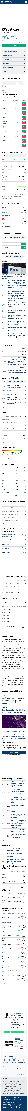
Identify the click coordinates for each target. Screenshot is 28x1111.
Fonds (4, 1090)
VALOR (3, 32)
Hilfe (13, 1065)
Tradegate (3, 901)
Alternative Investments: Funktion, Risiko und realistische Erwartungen (15, 861)
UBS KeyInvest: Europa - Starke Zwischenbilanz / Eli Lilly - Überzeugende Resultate (18, 800)
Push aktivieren (6, 215)
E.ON (3, 471)
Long (24, 103)
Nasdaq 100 (6, 1085)
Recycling (23, 372)
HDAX (12, 359)
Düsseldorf (4, 962)
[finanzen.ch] (9, 1)
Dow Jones (14, 1083)
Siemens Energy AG (7, 552)
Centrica (4, 468)
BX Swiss (3, 881)
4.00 (25, 244)
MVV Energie (5, 492)
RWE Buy (9, 391)
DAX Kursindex (16, 361)
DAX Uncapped (12, 364)
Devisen (20, 1086)
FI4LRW (14, 244)
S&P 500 (20, 1085)
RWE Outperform (10, 398)
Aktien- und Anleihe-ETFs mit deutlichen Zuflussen (18, 830)
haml (3, 980)
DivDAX (20, 359)
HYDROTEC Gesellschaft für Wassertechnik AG (9, 535)
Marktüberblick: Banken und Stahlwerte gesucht (17, 806)
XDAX (13, 363)
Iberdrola (4, 489)
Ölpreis (16, 1093)
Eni (2, 486)
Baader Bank (4, 930)
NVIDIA (5, 113)
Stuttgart (3, 957)
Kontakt (5, 1065)
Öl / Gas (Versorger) (13, 370)
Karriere (5, 1067)
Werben (14, 1067)
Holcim (4, 131)
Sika (4, 145)
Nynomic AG (5, 544)
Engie (3, 483)
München (3, 966)
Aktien (15, 1086)
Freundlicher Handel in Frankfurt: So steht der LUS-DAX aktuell (17, 335)
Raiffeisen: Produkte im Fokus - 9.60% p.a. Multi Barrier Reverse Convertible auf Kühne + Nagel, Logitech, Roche (18, 824)
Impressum (20, 1065)
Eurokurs (12, 1088)
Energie (21, 370)
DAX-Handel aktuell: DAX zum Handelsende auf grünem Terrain (16, 322)
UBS (4, 108)
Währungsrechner (8, 1093)
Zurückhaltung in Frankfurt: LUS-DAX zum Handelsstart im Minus (16, 310)
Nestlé (4, 104)
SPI (11, 1081)
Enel (3, 480)
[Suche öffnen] (26, 2)
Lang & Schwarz (4, 897)
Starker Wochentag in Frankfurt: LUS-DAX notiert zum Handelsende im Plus (17, 316)
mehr (8, 156)
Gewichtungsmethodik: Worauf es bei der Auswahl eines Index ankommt (16, 855)
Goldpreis (9, 1086)
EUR (4, 156)
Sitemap (5, 1071)
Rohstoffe (5, 1092)
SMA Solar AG (5, 549)
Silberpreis (19, 1088)
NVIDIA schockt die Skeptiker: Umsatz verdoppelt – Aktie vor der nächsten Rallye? (18, 784)
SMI (4, 1086)
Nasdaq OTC (4, 939)
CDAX (16, 359)
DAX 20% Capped (21, 364)
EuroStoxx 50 (6, 1083)
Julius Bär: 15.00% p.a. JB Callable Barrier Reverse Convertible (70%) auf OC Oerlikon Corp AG (18, 792)
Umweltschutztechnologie (17, 371)
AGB (18, 1071)
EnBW (3, 477)
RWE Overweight (10, 386)
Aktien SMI (5, 1081)
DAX (12, 358)
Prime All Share (18, 358)
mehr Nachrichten (7, 340)
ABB (4, 118)
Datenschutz (20, 1067)
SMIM (17, 1081)
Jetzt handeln (14, 752)
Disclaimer (20, 1069)
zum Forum (4, 695)
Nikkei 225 (13, 1085)
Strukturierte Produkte (14, 1090)
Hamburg (3, 948)
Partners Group (5, 122)
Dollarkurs (6, 1088)
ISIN (13, 32)
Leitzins (22, 1093)
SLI (14, 1081)
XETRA (3, 935)
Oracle (4, 136)
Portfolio (12, 1092)
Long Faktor (5, 244)
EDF (3, 474)
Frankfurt (3, 953)
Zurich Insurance (5, 141)
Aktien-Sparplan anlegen (14, 42)
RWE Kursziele (5, 459)
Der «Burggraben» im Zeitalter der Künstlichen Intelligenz (18, 815)
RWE (3, 495)
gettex (3, 917)
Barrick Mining (4, 127)
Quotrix (4, 944)
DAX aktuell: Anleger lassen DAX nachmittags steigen (17, 328)
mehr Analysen (6, 408)
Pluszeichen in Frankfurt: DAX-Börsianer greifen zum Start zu (16, 303)
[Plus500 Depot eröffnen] (8, 2)
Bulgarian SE (3, 926)
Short (23, 105)
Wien (3, 975)
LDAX (24, 358)
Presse (5, 1069)
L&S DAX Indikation (20, 363)
